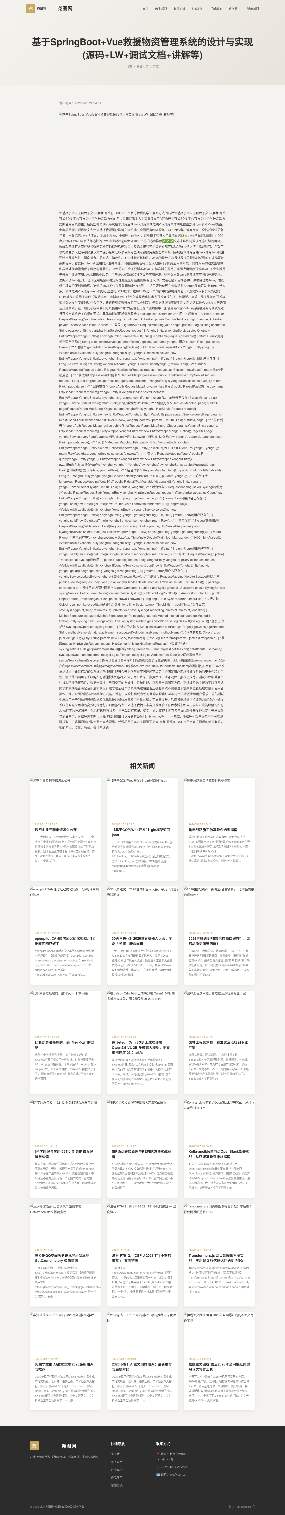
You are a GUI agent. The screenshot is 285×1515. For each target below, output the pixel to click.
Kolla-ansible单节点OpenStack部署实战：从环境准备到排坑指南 (219, 1154)
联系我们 (253, 8)
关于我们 (161, 8)
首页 (145, 8)
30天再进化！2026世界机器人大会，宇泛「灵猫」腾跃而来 (142, 941)
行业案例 (198, 8)
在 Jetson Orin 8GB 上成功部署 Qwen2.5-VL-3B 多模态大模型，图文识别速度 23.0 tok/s (141, 1047)
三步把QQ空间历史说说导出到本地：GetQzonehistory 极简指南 (64, 1258)
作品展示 (216, 8)
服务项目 (179, 8)
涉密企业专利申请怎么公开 (56, 829)
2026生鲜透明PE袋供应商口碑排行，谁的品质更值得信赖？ (219, 941)
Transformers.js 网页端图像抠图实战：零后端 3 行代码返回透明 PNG (216, 1258)
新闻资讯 (234, 8)
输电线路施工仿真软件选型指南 (213, 829)
